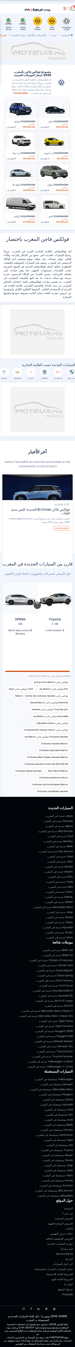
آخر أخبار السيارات (63, 1264)
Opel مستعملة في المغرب (58, 1140)
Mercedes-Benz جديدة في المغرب (53, 907)
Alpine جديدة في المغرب (59, 826)
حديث (53, 35)
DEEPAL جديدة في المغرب (58, 897)
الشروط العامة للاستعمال (59, 1274)
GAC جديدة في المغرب (60, 861)
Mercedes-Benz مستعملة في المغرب (51, 1089)
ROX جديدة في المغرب (60, 877)
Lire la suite (20, 93)
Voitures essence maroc (53, 777)
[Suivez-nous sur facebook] (31, 1309)
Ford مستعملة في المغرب (58, 1109)
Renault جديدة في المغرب (58, 821)
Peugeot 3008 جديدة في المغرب (54, 1031)
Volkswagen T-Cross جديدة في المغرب (50, 1066)
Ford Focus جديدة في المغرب (56, 985)
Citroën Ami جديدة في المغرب (55, 965)
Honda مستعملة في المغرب (57, 1180)
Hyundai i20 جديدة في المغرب (55, 996)
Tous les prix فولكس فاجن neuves (50, 709)
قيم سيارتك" (66, 1249)
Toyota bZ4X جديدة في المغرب (55, 1051)
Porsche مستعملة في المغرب (56, 1185)
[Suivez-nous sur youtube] (54, 1309)
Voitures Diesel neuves (28, 770)
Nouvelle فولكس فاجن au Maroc (50, 716)
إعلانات (69, 1228)
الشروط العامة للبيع (62, 1279)
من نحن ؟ (67, 1213)
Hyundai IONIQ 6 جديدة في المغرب (53, 990)
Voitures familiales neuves (52, 791)
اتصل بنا (68, 1284)
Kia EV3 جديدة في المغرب (58, 1006)
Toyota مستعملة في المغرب (57, 1150)
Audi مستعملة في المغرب (58, 1120)
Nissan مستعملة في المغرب (57, 1155)
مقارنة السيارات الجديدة (60, 1244)
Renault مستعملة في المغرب (56, 1084)
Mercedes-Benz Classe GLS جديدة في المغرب (46, 1016)
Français (67, 1294)
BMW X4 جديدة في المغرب (58, 955)
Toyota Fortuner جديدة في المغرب (52, 1056)
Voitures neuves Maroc (54, 743)
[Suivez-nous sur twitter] (46, 1309)
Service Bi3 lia (64, 1254)
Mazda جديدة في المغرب (59, 866)
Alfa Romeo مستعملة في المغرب (54, 1190)
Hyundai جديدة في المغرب (58, 927)
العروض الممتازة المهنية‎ (60, 1223)
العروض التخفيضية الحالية (59, 1239)
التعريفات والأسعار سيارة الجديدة (28, 35)
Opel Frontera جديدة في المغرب (54, 1026)
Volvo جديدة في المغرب (59, 937)
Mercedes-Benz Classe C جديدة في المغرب (47, 1011)
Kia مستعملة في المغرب (59, 1145)
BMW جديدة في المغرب (60, 846)
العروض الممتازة (64, 1218)
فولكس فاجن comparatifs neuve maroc (46, 729)
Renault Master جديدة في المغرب (53, 1041)
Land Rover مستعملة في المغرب (54, 1135)
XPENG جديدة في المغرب (59, 902)
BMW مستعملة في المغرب (58, 1125)
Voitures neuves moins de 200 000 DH (46, 764)
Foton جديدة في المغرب (59, 892)
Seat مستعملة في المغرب (58, 1170)
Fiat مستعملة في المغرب (59, 1114)
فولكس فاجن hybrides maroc (52, 723)
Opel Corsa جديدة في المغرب (56, 1021)
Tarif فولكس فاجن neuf (21, 688)
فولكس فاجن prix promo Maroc (51, 682)
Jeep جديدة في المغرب (60, 912)
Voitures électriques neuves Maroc (47, 757)
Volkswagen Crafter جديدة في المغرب (50, 1061)
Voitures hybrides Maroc (53, 750)
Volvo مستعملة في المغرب (58, 1175)
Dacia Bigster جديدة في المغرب (54, 970)
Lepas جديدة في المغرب (59, 816)
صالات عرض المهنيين (61, 1233)
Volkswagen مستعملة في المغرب (54, 1079)
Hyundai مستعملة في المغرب (56, 1104)
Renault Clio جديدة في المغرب (55, 1046)
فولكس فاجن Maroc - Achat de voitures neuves (41, 695)
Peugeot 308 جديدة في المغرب (55, 1036)
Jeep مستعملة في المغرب (58, 1165)
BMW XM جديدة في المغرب (57, 950)
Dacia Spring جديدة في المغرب (55, 975)
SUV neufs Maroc (58, 770)
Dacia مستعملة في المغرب (57, 1099)
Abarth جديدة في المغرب (58, 871)
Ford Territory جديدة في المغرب (54, 980)
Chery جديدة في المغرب (59, 922)
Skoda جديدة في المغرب (59, 917)
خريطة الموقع (65, 1289)
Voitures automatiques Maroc (50, 784)
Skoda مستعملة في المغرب (57, 1160)
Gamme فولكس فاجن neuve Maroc (49, 702)
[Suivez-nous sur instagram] (23, 1309)
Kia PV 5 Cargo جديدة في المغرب (54, 1001)
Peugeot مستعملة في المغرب (56, 1094)
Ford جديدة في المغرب (60, 836)
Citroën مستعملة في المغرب (56, 1130)
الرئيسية (65, 35)
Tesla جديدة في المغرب (59, 882)
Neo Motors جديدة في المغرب (56, 851)
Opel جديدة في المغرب (60, 856)
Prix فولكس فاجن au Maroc (54, 688)
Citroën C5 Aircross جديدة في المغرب (51, 960)
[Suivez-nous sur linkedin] (38, 1309)
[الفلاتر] (65, 8)
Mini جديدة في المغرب (60, 887)
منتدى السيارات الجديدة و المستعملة (53, 1269)
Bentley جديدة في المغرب (58, 841)
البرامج (69, 1259)
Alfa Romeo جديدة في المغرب (55, 831)
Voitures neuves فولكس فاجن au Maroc (46, 736)
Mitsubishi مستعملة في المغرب (55, 1195)
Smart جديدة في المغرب (59, 932)
